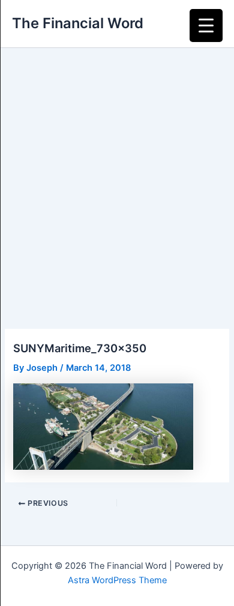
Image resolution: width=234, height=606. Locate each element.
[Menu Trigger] (206, 25)
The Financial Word (77, 23)
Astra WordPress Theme (117, 580)
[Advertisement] (117, 171)
